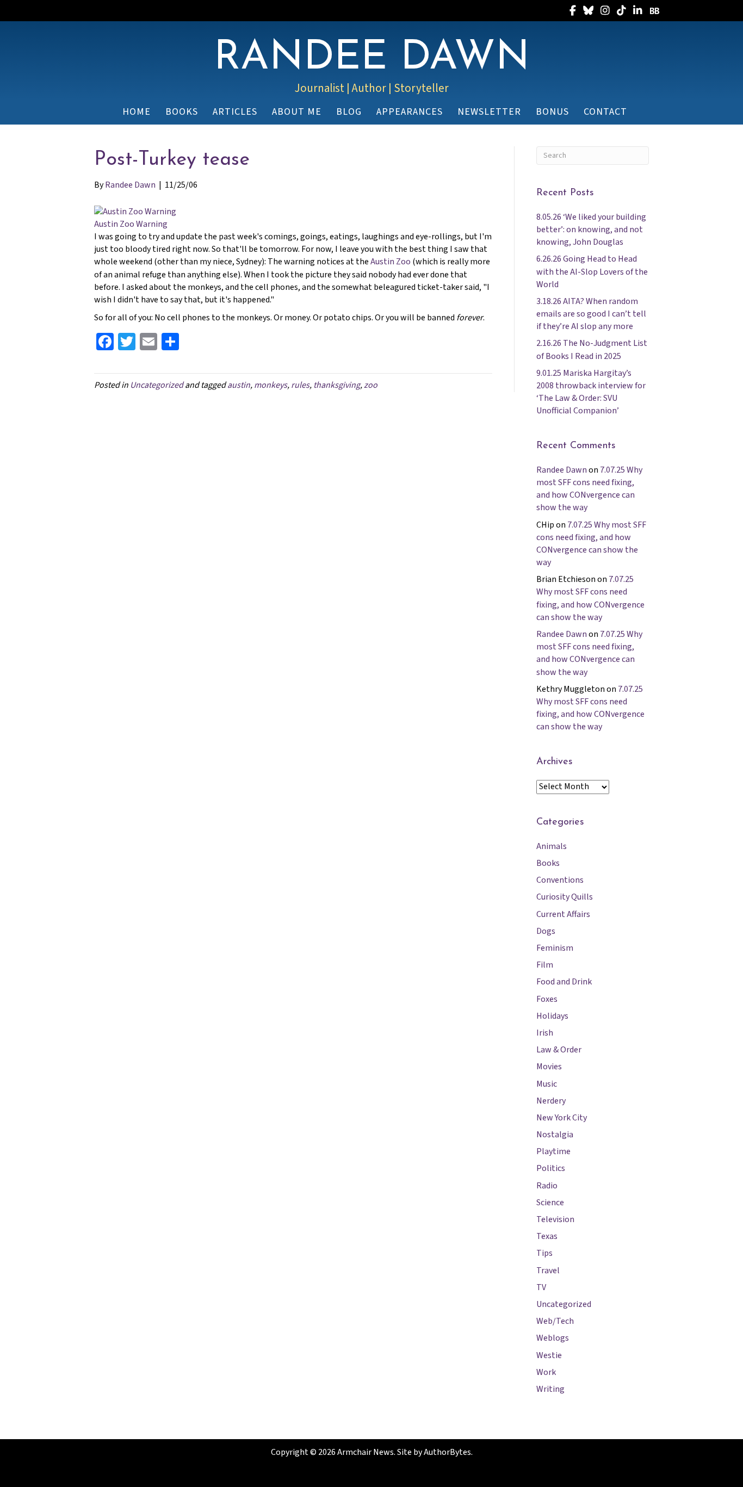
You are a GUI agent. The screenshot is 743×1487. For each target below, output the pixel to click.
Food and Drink (564, 982)
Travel (548, 1271)
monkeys (270, 385)
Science (550, 1203)
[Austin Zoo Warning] (135, 211)
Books (548, 863)
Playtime (553, 1151)
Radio (547, 1186)
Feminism (554, 948)
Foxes (547, 999)
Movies (549, 1067)
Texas (547, 1236)
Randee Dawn (561, 470)
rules (300, 385)
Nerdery (551, 1101)
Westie (549, 1355)
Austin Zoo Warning (131, 224)
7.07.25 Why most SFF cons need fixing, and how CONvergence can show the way (589, 489)
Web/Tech (555, 1321)
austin (238, 385)
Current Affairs (563, 914)
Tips (544, 1253)
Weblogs (552, 1338)
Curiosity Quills (564, 897)
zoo (370, 385)
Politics (550, 1168)
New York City (561, 1118)
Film (544, 965)
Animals (551, 846)
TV (541, 1287)
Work (546, 1372)
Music (546, 1084)
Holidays (552, 1016)
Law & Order (558, 1050)
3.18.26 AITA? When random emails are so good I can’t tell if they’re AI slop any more (591, 313)
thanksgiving (336, 385)
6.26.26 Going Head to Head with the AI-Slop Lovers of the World (592, 271)
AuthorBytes (447, 1452)
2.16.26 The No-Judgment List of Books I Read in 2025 (591, 349)
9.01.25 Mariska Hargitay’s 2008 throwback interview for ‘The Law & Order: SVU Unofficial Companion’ (591, 392)
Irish (544, 1033)
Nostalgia (554, 1135)
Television (555, 1219)
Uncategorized (156, 385)
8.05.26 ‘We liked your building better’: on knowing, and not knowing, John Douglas (591, 229)
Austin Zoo (390, 262)
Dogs (545, 931)
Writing (550, 1389)
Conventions (560, 880)
